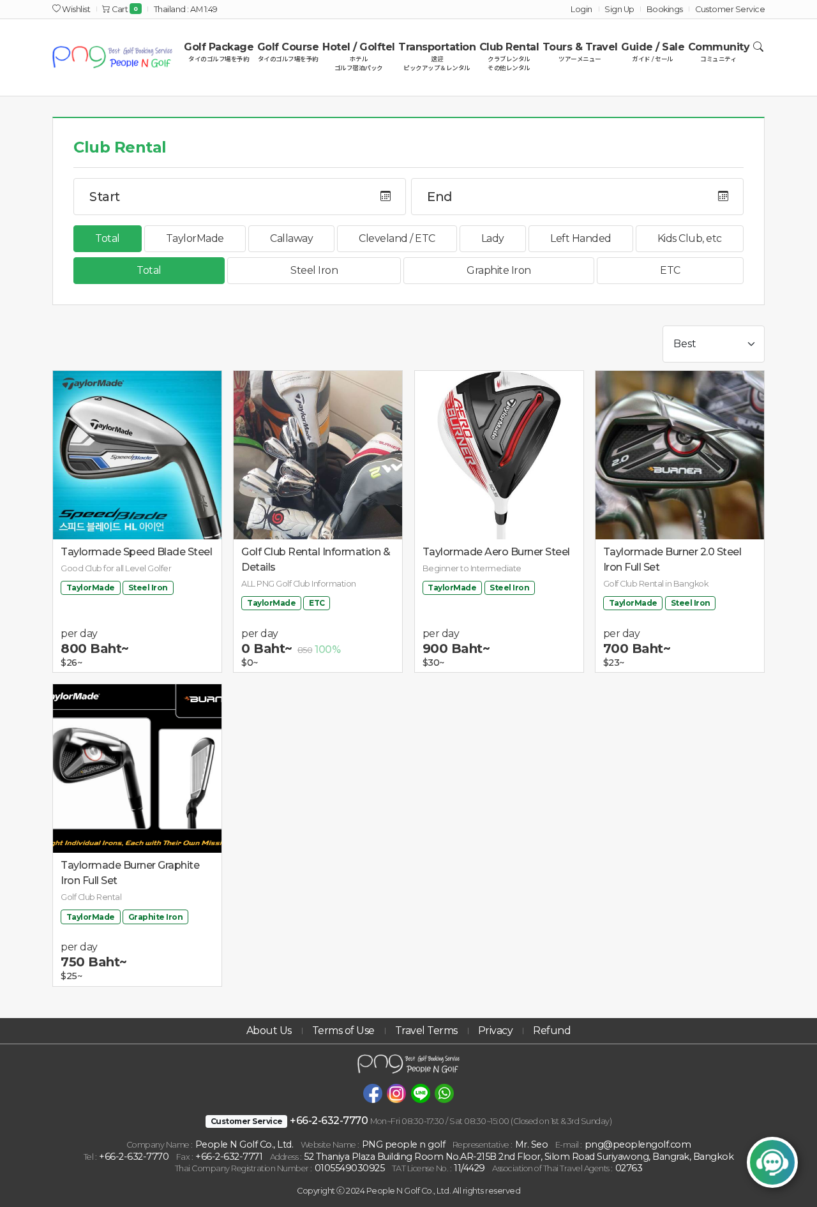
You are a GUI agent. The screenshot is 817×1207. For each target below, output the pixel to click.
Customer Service (730, 9)
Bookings (665, 9)
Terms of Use (343, 1030)
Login (581, 9)
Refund (552, 1030)
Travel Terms (426, 1030)
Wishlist (75, 9)
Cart (124, 9)
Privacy (495, 1030)
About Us (269, 1030)
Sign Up (619, 9)
